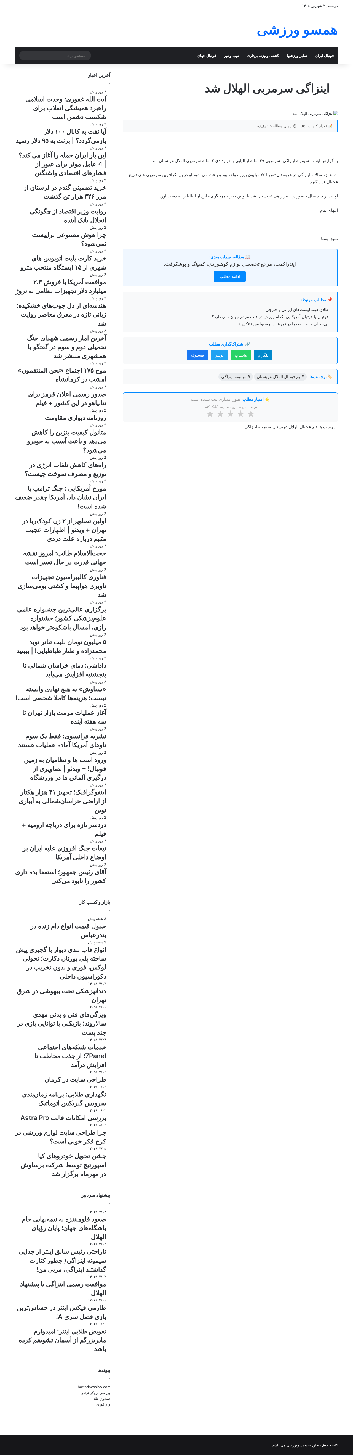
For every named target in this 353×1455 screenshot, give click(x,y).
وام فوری (103, 1404)
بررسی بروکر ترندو (95, 1392)
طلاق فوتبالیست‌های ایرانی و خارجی (297, 309)
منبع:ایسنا (329, 238)
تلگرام (263, 355)
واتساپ (241, 355)
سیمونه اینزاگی (258, 426)
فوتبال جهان (206, 55)
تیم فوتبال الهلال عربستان (294, 426)
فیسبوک (197, 355)
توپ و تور (231, 55)
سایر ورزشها (297, 55)
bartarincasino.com (94, 1387)
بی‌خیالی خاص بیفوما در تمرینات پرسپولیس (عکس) (283, 323)
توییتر (219, 355)
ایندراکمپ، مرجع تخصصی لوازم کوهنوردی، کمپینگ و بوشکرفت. (230, 264)
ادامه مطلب (230, 276)
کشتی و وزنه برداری (263, 55)
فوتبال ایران (324, 55)
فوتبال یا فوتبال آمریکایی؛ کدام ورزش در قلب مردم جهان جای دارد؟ (270, 316)
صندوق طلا (102, 1398)
